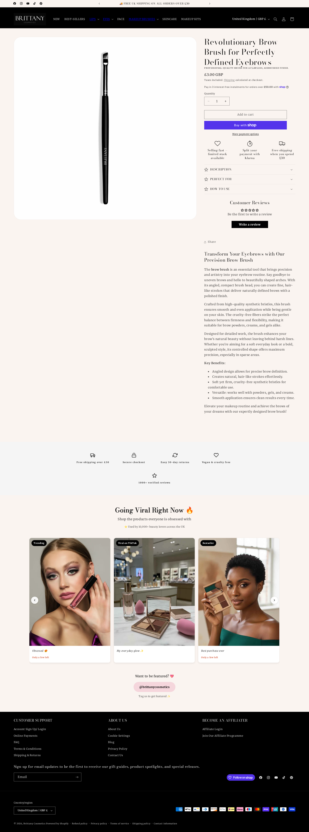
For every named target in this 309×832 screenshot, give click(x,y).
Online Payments (26, 735)
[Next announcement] (210, 3)
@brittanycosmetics (154, 687)
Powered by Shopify (57, 823)
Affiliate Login (212, 729)
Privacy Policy (117, 748)
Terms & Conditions (27, 748)
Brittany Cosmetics (34, 823)
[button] (94, 19)
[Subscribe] (77, 777)
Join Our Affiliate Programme (222, 735)
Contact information (165, 823)
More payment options (245, 134)
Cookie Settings (119, 735)
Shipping (229, 80)
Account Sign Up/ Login (30, 729)
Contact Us (115, 755)
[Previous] (34, 600)
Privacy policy (99, 823)
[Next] (274, 600)
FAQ (16, 742)
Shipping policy (141, 823)
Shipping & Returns (27, 755)
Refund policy (80, 823)
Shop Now (42, 638)
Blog (111, 742)
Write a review (250, 224)
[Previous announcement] (99, 3)
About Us (114, 729)
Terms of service (119, 823)
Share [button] (212, 241)
